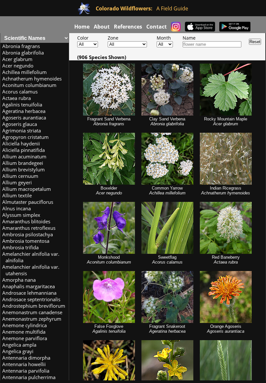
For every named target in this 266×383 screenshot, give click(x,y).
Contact (156, 26)
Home (82, 26)
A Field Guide (142, 8)
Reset (254, 41)
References (128, 26)
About (102, 26)
